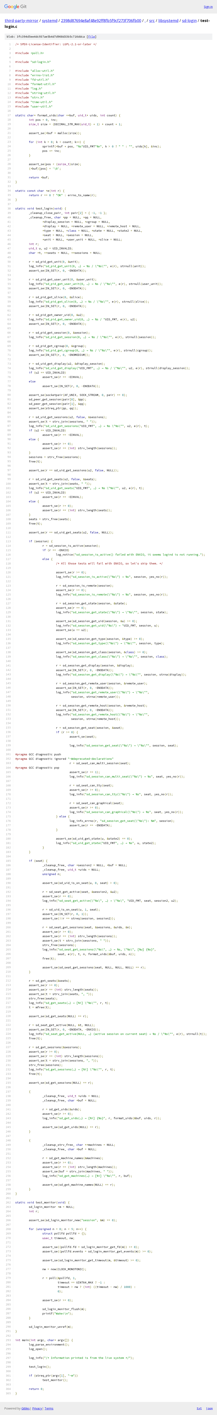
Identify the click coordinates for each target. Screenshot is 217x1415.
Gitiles (25, 1408)
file (91, 36)
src (152, 20)
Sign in (208, 7)
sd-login (189, 20)
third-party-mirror (21, 20)
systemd (49, 20)
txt (199, 1408)
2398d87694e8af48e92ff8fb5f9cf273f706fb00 (101, 20)
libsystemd (168, 20)
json (209, 1408)
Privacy (37, 1408)
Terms (49, 1408)
